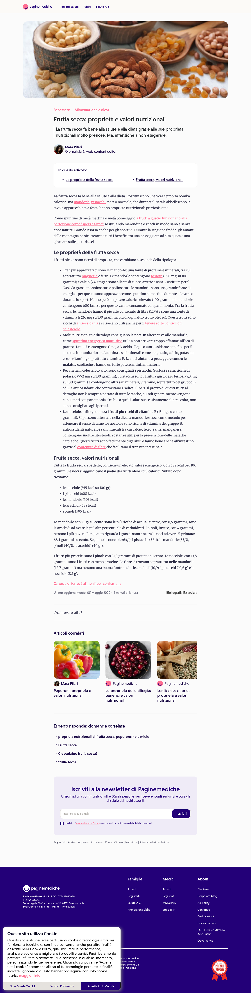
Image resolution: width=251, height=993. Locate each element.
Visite (87, 6)
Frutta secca (67, 745)
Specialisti (169, 909)
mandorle (81, 202)
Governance (205, 940)
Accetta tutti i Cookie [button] (101, 986)
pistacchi (98, 202)
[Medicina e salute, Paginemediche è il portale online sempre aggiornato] (37, 7)
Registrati (134, 896)
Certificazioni (206, 916)
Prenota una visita (139, 909)
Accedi (132, 889)
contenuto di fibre (91, 447)
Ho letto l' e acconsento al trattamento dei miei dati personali (108, 823)
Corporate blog (207, 896)
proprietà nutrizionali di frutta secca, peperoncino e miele (103, 737)
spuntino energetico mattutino (97, 341)
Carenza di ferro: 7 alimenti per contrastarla (87, 583)
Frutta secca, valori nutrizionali (159, 180)
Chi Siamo (204, 889)
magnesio (90, 276)
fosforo (156, 276)
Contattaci (204, 909)
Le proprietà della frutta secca (89, 180)
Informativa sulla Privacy (88, 823)
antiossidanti (87, 323)
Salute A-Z (102, 6)
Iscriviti (182, 814)
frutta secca (67, 762)
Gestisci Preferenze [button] (62, 986)
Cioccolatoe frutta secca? (78, 753)
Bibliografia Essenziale (181, 593)
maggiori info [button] (29, 975)
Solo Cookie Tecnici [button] (22, 986)
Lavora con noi (207, 923)
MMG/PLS (169, 902)
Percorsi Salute (69, 6)
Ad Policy (203, 902)
